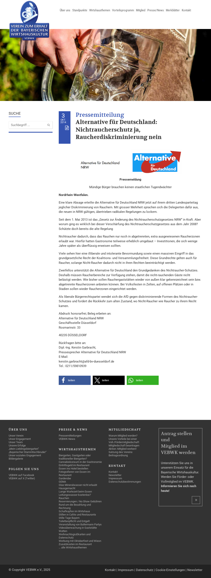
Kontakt (110, 570)
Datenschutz (144, 570)
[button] (75, 380)
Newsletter (194, 570)
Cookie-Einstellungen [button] (170, 570)
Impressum (126, 570)
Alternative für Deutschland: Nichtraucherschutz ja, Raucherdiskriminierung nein (119, 130)
